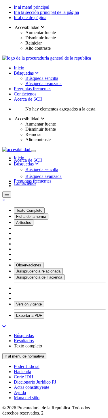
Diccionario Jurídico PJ (35, 382)
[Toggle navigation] (33, 151)
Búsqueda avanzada (43, 83)
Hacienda (22, 371)
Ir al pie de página (30, 17)
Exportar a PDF (29, 315)
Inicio (19, 67)
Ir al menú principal (31, 7)
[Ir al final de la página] (4, 325)
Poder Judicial (26, 366)
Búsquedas (24, 73)
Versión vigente (29, 304)
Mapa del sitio (26, 397)
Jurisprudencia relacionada (38, 271)
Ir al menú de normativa (24, 356)
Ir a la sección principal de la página (46, 12)
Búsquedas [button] (24, 163)
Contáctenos (25, 93)
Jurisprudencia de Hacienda (39, 277)
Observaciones (28, 265)
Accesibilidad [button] (27, 27)
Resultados (24, 340)
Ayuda (20, 392)
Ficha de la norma (31, 216)
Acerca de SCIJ (28, 99)
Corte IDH (23, 376)
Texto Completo (29, 210)
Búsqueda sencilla (41, 78)
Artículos (23, 222)
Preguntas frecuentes (32, 88)
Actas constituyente (31, 387)
